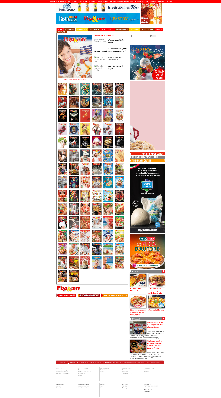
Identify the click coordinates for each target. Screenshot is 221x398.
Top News (125, 384)
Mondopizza (82, 29)
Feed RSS (147, 391)
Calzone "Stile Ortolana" (135, 289)
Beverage (135, 29)
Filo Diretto (125, 386)
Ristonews (69, 29)
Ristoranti (94, 29)
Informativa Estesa (157, 1)
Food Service (122, 29)
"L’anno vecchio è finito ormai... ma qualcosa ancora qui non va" (111, 49)
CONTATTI (147, 384)
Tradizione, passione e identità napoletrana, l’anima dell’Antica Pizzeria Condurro (155, 344)
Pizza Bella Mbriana (156, 310)
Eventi (159, 29)
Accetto (169, 1)
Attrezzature (147, 29)
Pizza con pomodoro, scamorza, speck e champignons (138, 312)
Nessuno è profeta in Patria (116, 41)
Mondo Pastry (108, 29)
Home (60, 29)
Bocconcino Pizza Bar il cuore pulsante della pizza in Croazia (155, 324)
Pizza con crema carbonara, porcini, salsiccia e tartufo (155, 290)
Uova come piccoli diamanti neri (115, 58)
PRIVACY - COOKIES (151, 386)
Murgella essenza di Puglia (115, 67)
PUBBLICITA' (148, 390)
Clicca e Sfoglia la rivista (75, 79)
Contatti (62, 32)
